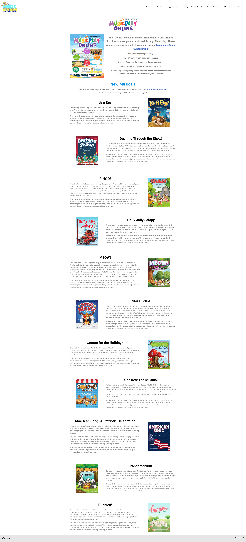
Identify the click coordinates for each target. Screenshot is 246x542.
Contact (241, 7)
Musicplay (184, 7)
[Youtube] (8, 538)
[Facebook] (3, 538)
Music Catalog (229, 7)
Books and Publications (212, 7)
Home (148, 7)
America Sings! (196, 7)
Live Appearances (171, 7)
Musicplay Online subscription (157, 89)
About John (157, 7)
